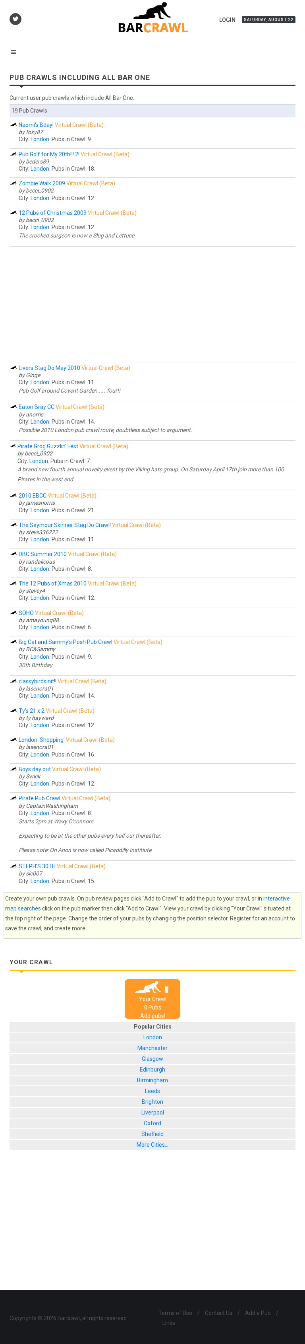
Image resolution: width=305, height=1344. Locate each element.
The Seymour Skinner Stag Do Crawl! (65, 525)
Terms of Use (175, 1313)
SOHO (26, 613)
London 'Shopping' (42, 740)
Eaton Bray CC (36, 407)
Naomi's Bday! (36, 125)
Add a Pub (258, 1313)
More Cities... (152, 1145)
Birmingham (152, 1080)
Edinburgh (152, 1069)
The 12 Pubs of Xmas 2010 (53, 583)
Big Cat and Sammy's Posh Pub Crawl (65, 642)
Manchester (152, 1048)
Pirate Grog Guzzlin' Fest (47, 446)
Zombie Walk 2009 (42, 183)
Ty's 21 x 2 (31, 711)
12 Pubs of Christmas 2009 (53, 213)
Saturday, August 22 (268, 20)
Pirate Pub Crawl (39, 798)
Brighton (152, 1102)
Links (168, 1323)
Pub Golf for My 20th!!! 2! (49, 154)
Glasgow (152, 1059)
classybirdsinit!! (37, 681)
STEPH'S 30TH (37, 866)
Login (227, 20)
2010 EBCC (32, 495)
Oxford (152, 1123)
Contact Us (218, 1313)
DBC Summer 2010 (43, 554)
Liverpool (152, 1112)
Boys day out (35, 769)
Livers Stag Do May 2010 (49, 368)
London (40, 139)
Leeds (152, 1091)
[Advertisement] (152, 304)
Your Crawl (152, 999)
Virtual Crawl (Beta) (79, 125)
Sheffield (152, 1134)
